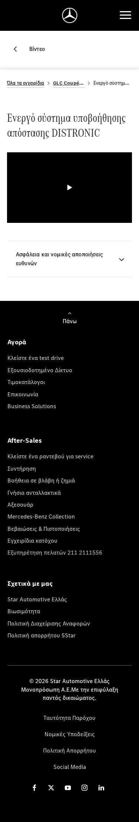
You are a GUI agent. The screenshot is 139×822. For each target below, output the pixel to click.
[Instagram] (84, 787)
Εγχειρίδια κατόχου (32, 540)
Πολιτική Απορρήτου (69, 750)
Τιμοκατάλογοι (26, 382)
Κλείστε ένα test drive (35, 357)
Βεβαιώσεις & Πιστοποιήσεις (43, 528)
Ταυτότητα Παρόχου (69, 717)
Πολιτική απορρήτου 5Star (41, 635)
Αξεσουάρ (20, 504)
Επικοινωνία (22, 394)
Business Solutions (31, 406)
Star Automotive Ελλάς (37, 599)
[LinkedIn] (101, 787)
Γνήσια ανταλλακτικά (34, 492)
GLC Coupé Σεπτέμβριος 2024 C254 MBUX (68, 83)
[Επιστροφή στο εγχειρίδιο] (18, 49)
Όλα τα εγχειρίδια (25, 83)
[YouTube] (67, 787)
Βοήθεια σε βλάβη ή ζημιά (41, 480)
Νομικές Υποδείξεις (69, 734)
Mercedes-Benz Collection (41, 516)
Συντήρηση (21, 468)
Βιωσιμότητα (23, 611)
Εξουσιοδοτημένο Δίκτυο (39, 370)
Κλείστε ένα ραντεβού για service (50, 456)
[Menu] (125, 15)
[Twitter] (51, 787)
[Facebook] (34, 787)
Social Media (69, 766)
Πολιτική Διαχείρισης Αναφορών (48, 623)
